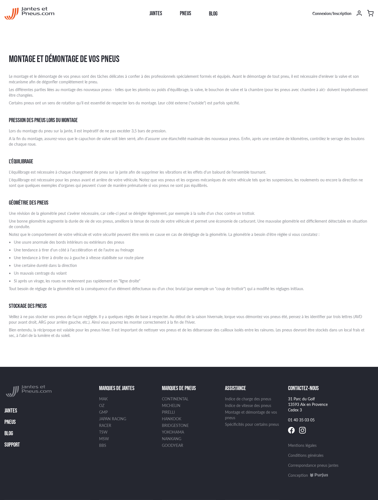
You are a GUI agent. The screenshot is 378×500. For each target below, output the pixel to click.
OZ (101, 405)
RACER (105, 425)
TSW (103, 432)
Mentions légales (302, 445)
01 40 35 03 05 (301, 419)
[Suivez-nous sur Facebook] (291, 430)
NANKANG (171, 438)
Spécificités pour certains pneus (252, 424)
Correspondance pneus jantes (313, 465)
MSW (104, 438)
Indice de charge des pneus (248, 398)
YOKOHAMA (173, 432)
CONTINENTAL (175, 398)
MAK (103, 398)
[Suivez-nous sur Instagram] (302, 430)
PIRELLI (168, 412)
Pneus (185, 13)
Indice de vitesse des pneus (248, 405)
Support (12, 444)
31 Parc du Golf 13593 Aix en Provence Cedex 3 (308, 404)
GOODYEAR (172, 445)
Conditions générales (305, 455)
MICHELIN (171, 405)
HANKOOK (171, 418)
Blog (213, 13)
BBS (102, 445)
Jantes (155, 13)
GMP (103, 412)
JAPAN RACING (112, 418)
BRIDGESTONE (175, 425)
